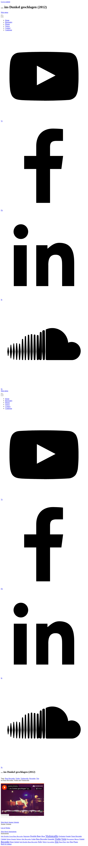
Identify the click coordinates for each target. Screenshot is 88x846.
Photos (7, 24)
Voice (44, 842)
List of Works (5, 828)
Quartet (68, 836)
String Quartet (11, 839)
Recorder (32, 778)
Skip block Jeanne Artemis (10, 822)
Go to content (5, 2)
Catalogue (8, 30)
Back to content (6, 844)
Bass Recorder (10, 778)
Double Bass (35, 836)
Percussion (70, 839)
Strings (18, 839)
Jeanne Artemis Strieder (7, 816)
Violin (18, 778)
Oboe (43, 836)
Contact (7, 28)
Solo (40, 842)
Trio (37, 778)
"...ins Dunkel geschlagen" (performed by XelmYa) (26, 816)
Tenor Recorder (76, 836)
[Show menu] (2, 393)
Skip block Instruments (8, 831)
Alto (67, 842)
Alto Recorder (26, 839)
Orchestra (62, 836)
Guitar (33, 839)
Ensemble (51, 839)
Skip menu (4, 12)
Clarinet (3, 839)
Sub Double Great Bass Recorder (12, 836)
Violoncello (24, 778)
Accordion (50, 842)
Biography (8, 22)
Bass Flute (62, 842)
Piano (76, 842)
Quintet (81, 839)
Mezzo (76, 839)
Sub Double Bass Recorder (29, 842)
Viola (63, 839)
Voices (7, 26)
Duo (71, 842)
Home (7, 20)
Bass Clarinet (14, 842)
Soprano (26, 836)
